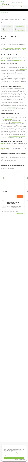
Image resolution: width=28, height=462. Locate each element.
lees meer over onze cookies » (20, 459)
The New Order (11, 107)
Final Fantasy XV (4, 81)
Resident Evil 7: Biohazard (20, 136)
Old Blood (16, 107)
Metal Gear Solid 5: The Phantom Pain (8, 128)
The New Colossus (8, 108)
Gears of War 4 (14, 96)
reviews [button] (24, 4)
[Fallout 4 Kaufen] (13, 183)
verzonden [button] (6, 4)
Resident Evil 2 (12, 136)
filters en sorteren (4, 12)
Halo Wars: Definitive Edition (11, 91)
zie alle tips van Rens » (20, 213)
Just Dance (24, 48)
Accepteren (14, 457)
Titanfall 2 (3, 102)
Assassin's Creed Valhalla (6, 76)
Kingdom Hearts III (12, 81)
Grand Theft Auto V (8, 119)
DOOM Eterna (17, 99)
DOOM (12, 99)
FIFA (11, 49)
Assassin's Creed (10, 48)
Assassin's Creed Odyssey (18, 75)
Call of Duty (17, 48)
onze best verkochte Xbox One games (8, 160)
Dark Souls (6, 49)
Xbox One (2, 13)
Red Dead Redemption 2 (16, 122)
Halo (4, 48)
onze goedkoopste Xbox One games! (11, 149)
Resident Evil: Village (5, 137)
